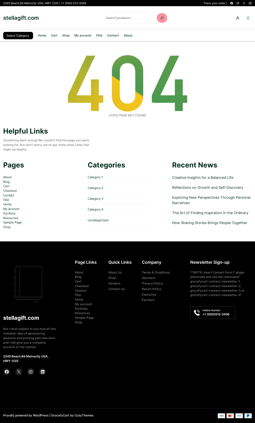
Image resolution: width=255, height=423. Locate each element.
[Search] (162, 18)
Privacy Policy (152, 283)
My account (11, 209)
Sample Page (12, 222)
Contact (8, 195)
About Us (115, 272)
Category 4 (95, 209)
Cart (6, 186)
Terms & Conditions (156, 272)
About (7, 177)
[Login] (237, 18)
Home (42, 35)
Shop (7, 227)
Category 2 (95, 188)
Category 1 (95, 177)
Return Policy (151, 289)
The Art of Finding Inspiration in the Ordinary (210, 213)
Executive (149, 294)
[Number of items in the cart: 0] (248, 18)
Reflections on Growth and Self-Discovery (207, 187)
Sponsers (148, 278)
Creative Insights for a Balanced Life (202, 177)
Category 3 (95, 199)
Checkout (10, 191)
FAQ (6, 200)
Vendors (114, 283)
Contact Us (116, 289)
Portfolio (9, 213)
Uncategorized (98, 220)
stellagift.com (21, 18)
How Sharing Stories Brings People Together (209, 223)
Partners (148, 300)
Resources (10, 218)
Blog (6, 182)
